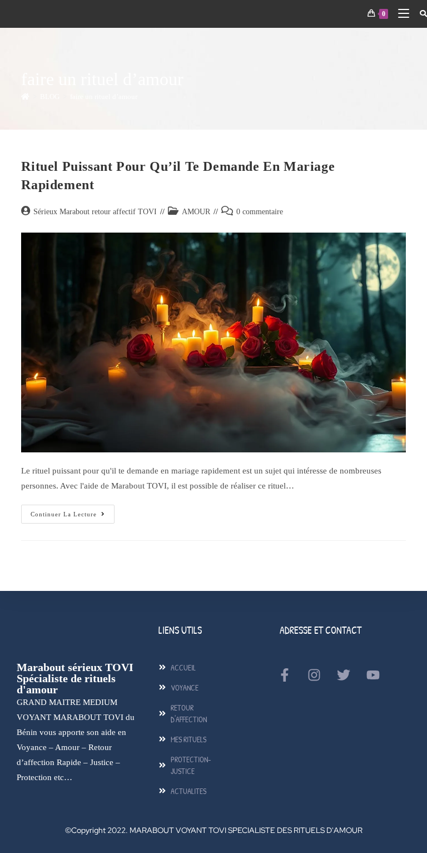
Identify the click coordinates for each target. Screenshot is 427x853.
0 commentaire (259, 212)
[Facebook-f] (284, 675)
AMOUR (196, 212)
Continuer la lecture (73, 511)
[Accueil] (25, 96)
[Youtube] (373, 675)
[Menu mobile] (400, 13)
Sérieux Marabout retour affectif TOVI (95, 212)
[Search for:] (419, 13)
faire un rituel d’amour (103, 96)
